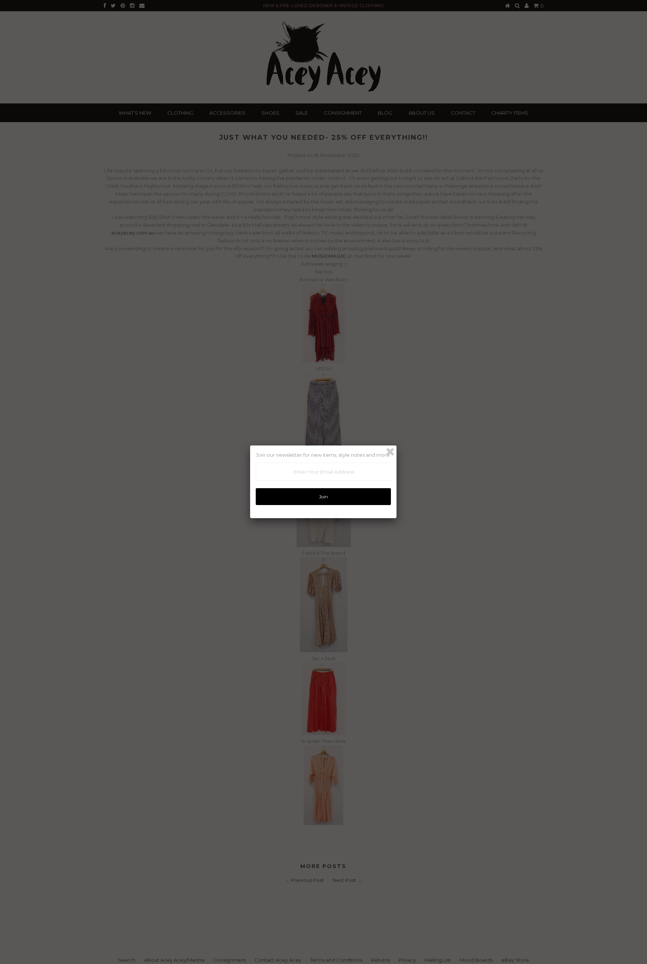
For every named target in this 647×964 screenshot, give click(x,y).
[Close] (390, 451)
